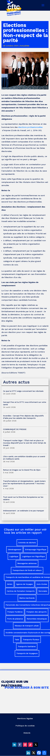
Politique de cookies (25, 726)
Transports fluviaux (31, 640)
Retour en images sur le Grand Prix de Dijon (21, 470)
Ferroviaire (42, 591)
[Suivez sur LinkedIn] (14, 745)
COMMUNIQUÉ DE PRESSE (14, 429)
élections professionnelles (30, 127)
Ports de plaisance (15, 619)
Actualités (24, 46)
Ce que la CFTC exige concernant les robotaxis (23, 391)
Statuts (26, 733)
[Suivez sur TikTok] (30, 745)
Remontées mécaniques (37, 619)
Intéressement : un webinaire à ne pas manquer (23, 511)
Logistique (13, 556)
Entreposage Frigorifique (35, 550)
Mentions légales (25, 718)
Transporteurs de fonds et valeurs (27, 570)
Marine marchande (27, 598)
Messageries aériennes (27, 563)
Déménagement (14, 550)
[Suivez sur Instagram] (25, 745)
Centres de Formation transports (21, 591)
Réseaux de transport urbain (27, 626)
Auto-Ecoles (42, 584)
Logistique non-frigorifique (33, 556)
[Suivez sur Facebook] (20, 745)
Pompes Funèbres (15, 612)
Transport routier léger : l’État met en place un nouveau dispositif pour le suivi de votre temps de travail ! (24, 442)
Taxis (17, 640)
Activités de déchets (27, 543)
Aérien (9, 584)
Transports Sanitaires (27, 646)
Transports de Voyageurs (27, 653)
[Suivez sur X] (36, 745)
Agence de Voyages (24, 584)
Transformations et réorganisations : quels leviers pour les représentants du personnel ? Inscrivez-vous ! (24, 483)
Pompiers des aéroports (36, 612)
